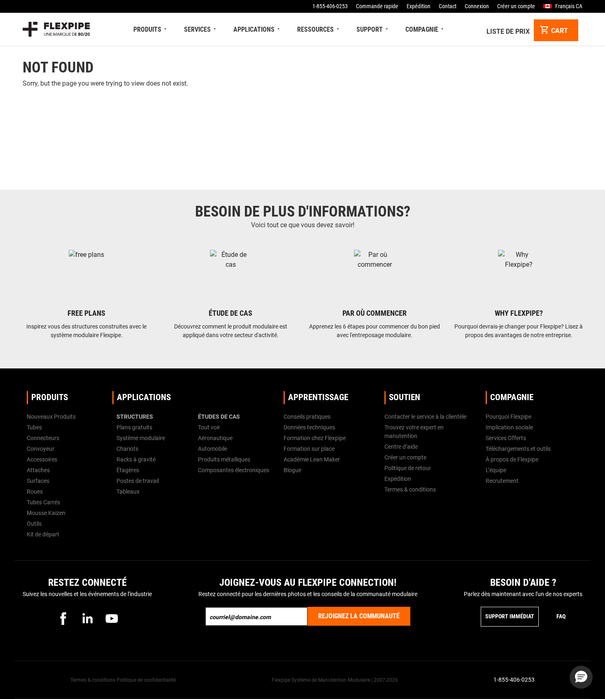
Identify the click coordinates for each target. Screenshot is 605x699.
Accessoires (42, 459)
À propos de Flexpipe (512, 459)
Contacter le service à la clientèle (425, 416)
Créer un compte (516, 6)
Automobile (212, 448)
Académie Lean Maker (312, 459)
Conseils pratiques (307, 416)
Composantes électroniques (233, 470)
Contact (447, 6)
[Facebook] (62, 618)
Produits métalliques (224, 459)
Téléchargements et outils (518, 448)
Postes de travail (137, 481)
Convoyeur (40, 448)
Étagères (127, 470)
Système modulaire (140, 438)
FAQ (560, 616)
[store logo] (56, 29)
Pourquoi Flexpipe (508, 416)
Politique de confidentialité (146, 680)
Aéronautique (215, 438)
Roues (35, 491)
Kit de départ (43, 534)
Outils (34, 523)
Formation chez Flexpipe (315, 438)
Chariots (127, 448)
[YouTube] (111, 618)
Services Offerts (506, 438)
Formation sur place (309, 448)
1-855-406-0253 (330, 6)
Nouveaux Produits (51, 416)
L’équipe (496, 470)
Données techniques (309, 427)
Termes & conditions (410, 489)
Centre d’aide (401, 446)
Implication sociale (509, 427)
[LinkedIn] (87, 618)
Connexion (477, 6)
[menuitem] (151, 29)
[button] (581, 677)
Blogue (292, 470)
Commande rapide (377, 6)
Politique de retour (407, 468)
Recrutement (502, 481)
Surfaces (38, 481)
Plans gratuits (134, 427)
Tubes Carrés (43, 502)
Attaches (38, 470)
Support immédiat (509, 616)
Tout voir (209, 427)
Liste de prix (508, 31)
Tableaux (128, 491)
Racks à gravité (136, 459)
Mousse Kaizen (46, 513)
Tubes (34, 427)
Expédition (418, 6)
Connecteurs (43, 438)
